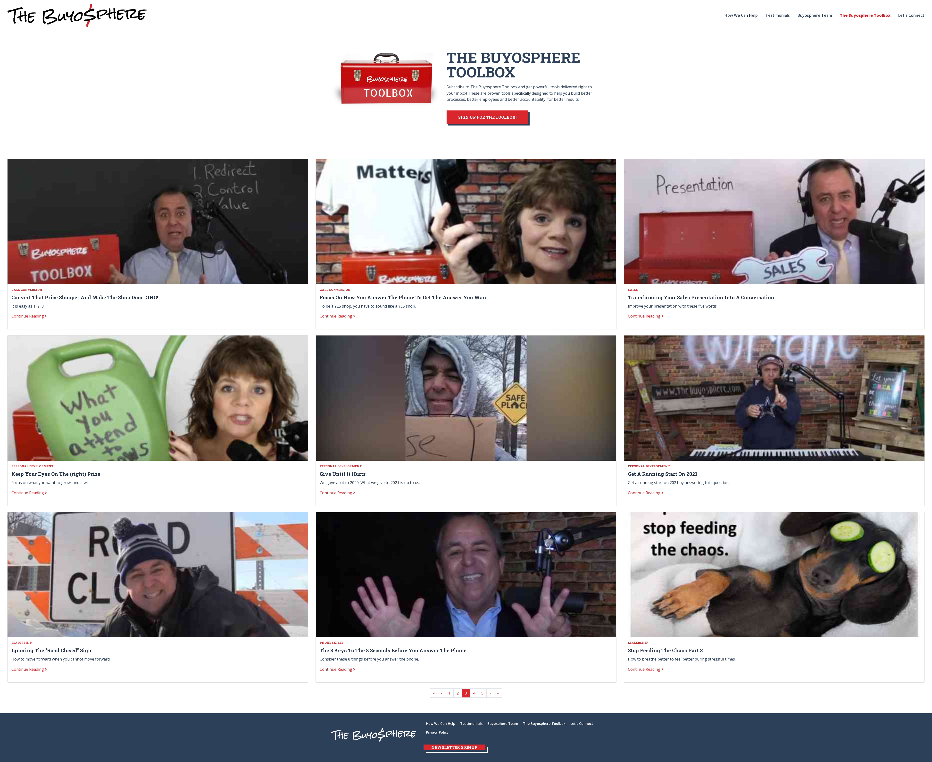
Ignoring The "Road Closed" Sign (51, 650)
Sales (633, 290)
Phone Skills (331, 643)
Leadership (21, 643)
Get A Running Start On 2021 (663, 474)
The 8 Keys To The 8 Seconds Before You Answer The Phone (393, 650)
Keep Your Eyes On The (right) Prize (55, 474)
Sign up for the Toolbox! (487, 117)
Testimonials (778, 15)
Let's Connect (911, 15)
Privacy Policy (437, 732)
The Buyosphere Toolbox (865, 15)
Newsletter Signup (454, 747)
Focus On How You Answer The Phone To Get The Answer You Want (404, 297)
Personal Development (32, 466)
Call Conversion (26, 290)
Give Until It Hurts (343, 474)
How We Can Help (741, 15)
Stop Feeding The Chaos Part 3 (665, 650)
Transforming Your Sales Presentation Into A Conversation (701, 297)
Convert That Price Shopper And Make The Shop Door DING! (84, 297)
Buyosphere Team (815, 15)
